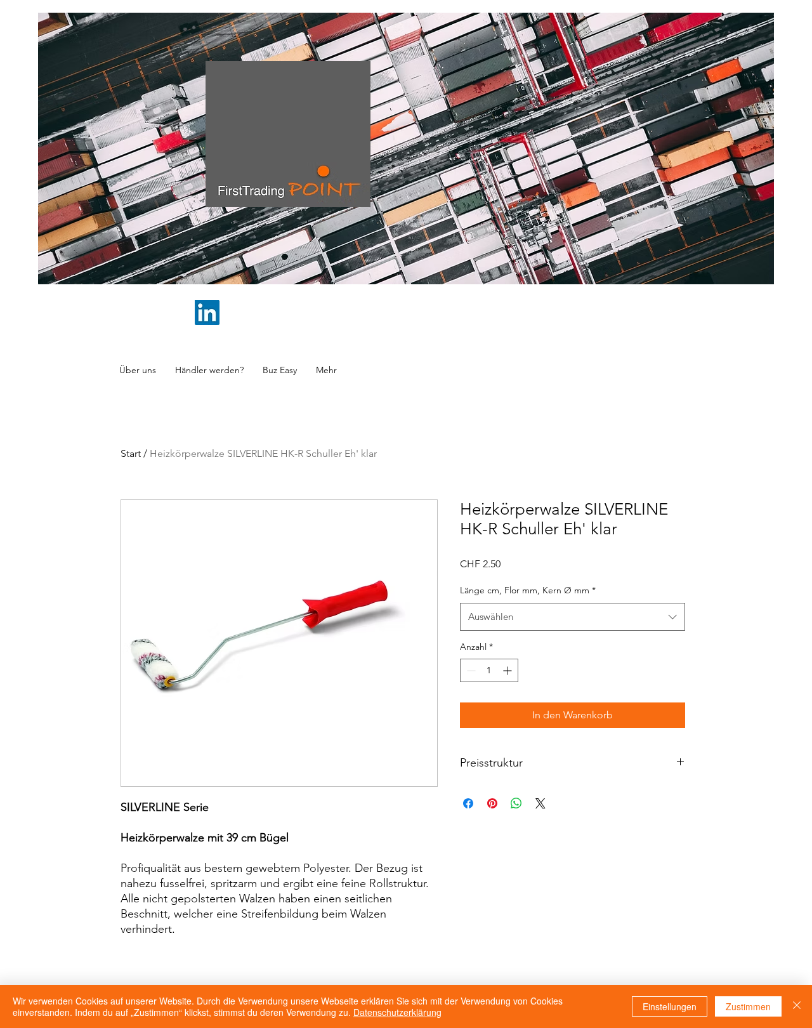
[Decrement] (470, 670)
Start (131, 453)
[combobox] (572, 617)
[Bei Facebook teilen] (468, 803)
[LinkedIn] (207, 312)
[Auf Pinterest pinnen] (492, 803)
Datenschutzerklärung (397, 1012)
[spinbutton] (489, 670)
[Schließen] (796, 1006)
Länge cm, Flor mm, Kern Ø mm (528, 590)
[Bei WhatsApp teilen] (516, 803)
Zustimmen (748, 1006)
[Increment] (508, 670)
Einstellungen (670, 1006)
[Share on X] (540, 803)
